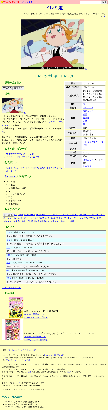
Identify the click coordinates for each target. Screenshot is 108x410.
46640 (8, 278)
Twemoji (17, 383)
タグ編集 (8, 214)
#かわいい (66, 221)
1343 (8, 240)
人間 (85, 121)
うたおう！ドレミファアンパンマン (23, 157)
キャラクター (28, 2)
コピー (35, 350)
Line (29, 350)
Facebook (15, 350)
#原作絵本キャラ (22, 221)
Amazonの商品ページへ (35, 314)
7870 (8, 263)
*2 (79, 87)
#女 (15, 214)
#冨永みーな (29, 214)
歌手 (85, 114)
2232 (8, 247)
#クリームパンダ (87, 214)
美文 (29, 372)
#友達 (33, 221)
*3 (3, 132)
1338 (8, 232)
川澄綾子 (87, 166)
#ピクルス (39, 218)
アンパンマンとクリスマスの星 (18, 360)
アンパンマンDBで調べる (36, 317)
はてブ (23, 350)
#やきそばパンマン (45, 214)
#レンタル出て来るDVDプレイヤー (61, 218)
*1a (85, 69)
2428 (8, 255)
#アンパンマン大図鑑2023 (66, 214)
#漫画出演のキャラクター (48, 221)
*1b (24, 113)
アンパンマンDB (11, 2)
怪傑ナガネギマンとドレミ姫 (20, 154)
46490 (8, 270)
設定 (103, 16)
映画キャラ (88, 111)
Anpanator (11, 176)
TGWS (69, 372)
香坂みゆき (88, 160)
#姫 (72, 221)
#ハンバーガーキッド (24, 218)
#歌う (20, 214)
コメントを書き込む (11, 287)
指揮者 (86, 118)
